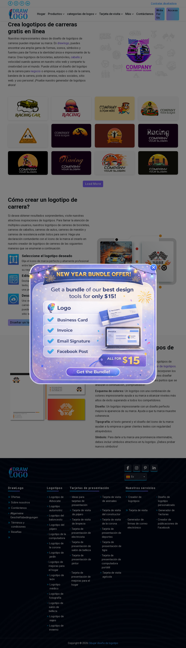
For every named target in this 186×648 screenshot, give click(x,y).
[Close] (153, 267)
